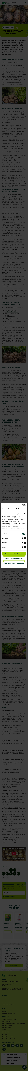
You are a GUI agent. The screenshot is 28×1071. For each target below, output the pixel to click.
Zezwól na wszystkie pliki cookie (14, 553)
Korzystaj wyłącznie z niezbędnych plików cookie (14, 564)
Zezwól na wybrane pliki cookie (14, 558)
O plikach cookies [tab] (21, 508)
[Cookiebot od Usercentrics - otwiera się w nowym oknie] (20, 505)
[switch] (24, 538)
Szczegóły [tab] (11, 508)
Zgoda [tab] (4, 508)
